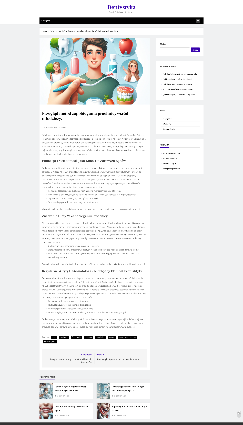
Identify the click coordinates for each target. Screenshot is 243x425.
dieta (54, 337)
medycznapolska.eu (171, 169)
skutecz (112, 337)
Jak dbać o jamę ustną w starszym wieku (180, 74)
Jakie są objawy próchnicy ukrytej (177, 79)
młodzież (88, 337)
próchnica (100, 337)
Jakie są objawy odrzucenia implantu (179, 94)
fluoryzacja (76, 337)
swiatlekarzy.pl (169, 163)
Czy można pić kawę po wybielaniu (178, 89)
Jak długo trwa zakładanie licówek (177, 84)
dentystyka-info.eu (171, 153)
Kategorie (45, 20)
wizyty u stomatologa (127, 337)
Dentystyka (121, 7)
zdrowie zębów (49, 341)
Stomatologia (169, 129)
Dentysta (167, 124)
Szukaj (163, 44)
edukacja (63, 337)
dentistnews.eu (170, 158)
